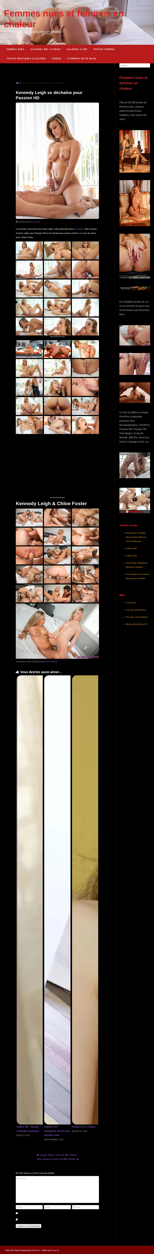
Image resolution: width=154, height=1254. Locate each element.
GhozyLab (55, 1250)
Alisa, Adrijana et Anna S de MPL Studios (56, 1159)
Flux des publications (136, 610)
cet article (78, 229)
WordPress (35, 1250)
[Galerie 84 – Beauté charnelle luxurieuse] (30, 899)
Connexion (131, 602)
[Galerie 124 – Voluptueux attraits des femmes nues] (57, 899)
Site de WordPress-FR (136, 624)
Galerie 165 (131, 548)
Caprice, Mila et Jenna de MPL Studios (58, 1155)
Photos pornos (49, 662)
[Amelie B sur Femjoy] (85, 899)
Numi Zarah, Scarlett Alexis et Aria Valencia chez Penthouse (136, 537)
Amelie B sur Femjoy (83, 1126)
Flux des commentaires (137, 617)
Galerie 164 (131, 555)
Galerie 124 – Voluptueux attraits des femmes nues (57, 1131)
